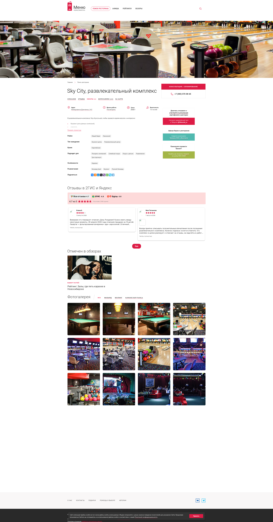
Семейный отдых (114, 154)
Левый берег (96, 136)
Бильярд (108, 298)
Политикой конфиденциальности (146, 517)
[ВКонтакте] (92, 175)
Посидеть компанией (99, 154)
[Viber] (104, 175)
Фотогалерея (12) (105, 99)
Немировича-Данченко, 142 (81, 110)
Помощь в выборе (107, 500)
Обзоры (138, 9)
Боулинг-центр (97, 142)
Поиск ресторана (101, 9)
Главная (70, 82)
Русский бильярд (117, 169)
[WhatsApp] (107, 175)
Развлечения (140, 154)
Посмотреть (111, 110)
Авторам (122, 500)
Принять (196, 516)
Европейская (96, 148)
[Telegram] (113, 175)
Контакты (80, 500)
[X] (101, 175)
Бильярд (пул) (96, 169)
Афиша (115, 9)
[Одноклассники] (95, 175)
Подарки (92, 500)
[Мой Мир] (98, 175)
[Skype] (110, 175)
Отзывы (81, 99)
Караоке (94, 163)
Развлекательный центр (112, 142)
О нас (70, 500)
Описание (72, 99)
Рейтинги (127, 9)
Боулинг (106, 169)
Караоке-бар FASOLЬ (134, 298)
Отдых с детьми (128, 154)
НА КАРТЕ (119, 99)
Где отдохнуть (96, 157)
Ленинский (106, 136)
